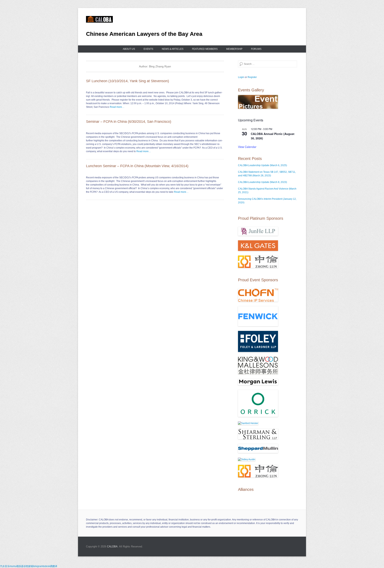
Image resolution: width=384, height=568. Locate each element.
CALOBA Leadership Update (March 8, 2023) (262, 182)
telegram (38, 566)
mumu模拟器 (17, 566)
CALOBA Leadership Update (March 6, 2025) (262, 165)
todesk (46, 566)
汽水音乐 (5, 566)
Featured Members (205, 49)
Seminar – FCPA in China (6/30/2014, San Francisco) (128, 122)
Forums (256, 49)
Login (241, 77)
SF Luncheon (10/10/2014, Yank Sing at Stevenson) (127, 81)
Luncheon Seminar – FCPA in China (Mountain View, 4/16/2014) (137, 166)
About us (129, 49)
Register (252, 77)
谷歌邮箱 (28, 566)
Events (148, 49)
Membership (234, 49)
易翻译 (53, 566)
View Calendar (247, 147)
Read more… (117, 107)
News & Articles (172, 49)
